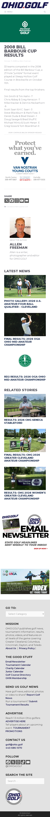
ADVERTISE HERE (16, 721)
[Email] (26, 200)
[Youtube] (21, 200)
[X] (6, 200)
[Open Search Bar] (45, 11)
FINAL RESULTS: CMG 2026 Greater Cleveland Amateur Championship (22, 457)
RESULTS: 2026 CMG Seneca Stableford (23, 421)
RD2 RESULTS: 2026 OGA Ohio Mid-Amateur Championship (25, 378)
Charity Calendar (15, 668)
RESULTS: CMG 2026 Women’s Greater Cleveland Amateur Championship (25, 495)
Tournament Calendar (18, 665)
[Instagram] (16, 200)
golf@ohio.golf (14, 744)
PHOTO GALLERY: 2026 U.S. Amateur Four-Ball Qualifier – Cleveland (22, 303)
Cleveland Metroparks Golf (17, 207)
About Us (11, 648)
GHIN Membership (16, 678)
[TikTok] (23, 762)
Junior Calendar (14, 671)
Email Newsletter (15, 661)
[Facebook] (11, 200)
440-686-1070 (14, 748)
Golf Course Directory (18, 675)
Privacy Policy (27, 648)
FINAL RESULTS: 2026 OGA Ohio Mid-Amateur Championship (22, 341)
